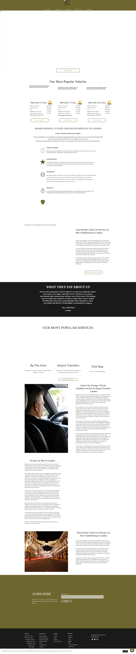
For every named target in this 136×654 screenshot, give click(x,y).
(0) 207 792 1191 (95, 636)
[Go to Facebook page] (94, 639)
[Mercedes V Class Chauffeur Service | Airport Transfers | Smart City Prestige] (68, 93)
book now (68, 70)
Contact (69, 641)
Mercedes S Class (29, 636)
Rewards (70, 635)
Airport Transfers (43, 636)
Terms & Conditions (73, 644)
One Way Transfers (43, 639)
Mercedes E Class (31, 643)
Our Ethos (70, 637)
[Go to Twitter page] (92, 639)
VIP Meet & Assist (43, 641)
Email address (64, 594)
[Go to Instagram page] (97, 639)
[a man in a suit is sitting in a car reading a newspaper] (97, 349)
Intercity (55, 639)
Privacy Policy (71, 646)
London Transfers (58, 641)
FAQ (70, 639)
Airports (55, 636)
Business (42, 646)
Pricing (67, 9)
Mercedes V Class (29, 637)
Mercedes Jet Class (93, 272)
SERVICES (58, 9)
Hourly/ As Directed (43, 637)
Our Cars (47, 9)
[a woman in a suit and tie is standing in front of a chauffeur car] (68, 349)
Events (40, 643)
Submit (66, 601)
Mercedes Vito (31, 645)
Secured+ (89, 9)
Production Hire (43, 645)
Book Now (68, 120)
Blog (69, 642)
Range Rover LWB (30, 641)
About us (78, 9)
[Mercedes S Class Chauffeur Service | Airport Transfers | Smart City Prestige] (39, 92)
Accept (125, 651)
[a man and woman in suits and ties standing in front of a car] (38, 349)
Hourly (55, 637)
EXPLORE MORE (68, 379)
